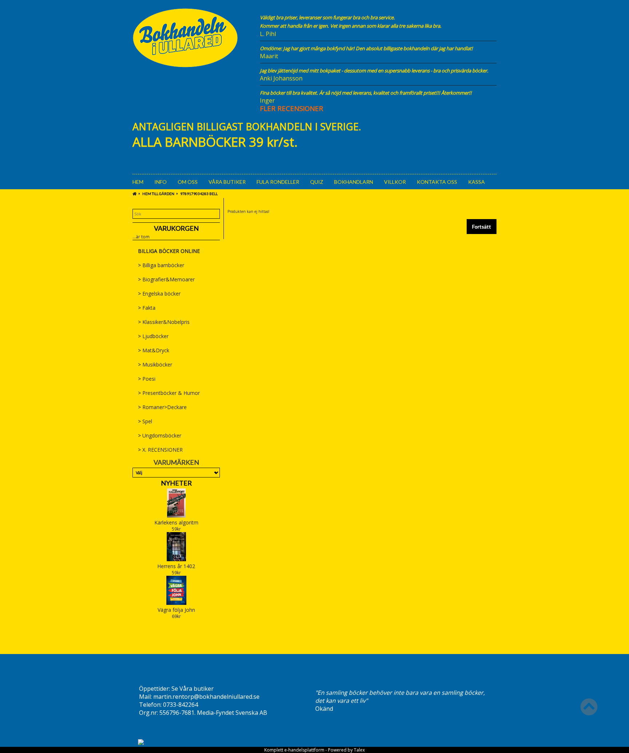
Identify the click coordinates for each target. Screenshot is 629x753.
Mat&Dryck (153, 350)
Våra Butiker (227, 182)
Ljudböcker (153, 336)
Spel (145, 421)
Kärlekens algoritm (176, 522)
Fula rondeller (278, 182)
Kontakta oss (437, 182)
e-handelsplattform (304, 750)
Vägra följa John (176, 609)
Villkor (395, 182)
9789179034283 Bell (199, 193)
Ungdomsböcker (159, 435)
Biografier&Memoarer (166, 279)
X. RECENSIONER (160, 449)
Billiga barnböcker (161, 265)
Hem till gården (158, 193)
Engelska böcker (159, 293)
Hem (137, 182)
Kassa (476, 182)
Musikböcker (155, 364)
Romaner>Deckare (162, 407)
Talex (359, 750)
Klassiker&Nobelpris (164, 321)
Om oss (188, 182)
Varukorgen (176, 228)
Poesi (146, 378)
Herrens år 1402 (176, 566)
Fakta (146, 307)
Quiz (316, 182)
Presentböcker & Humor (169, 392)
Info (160, 182)
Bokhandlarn (353, 182)
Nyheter (176, 483)
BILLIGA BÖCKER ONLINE (169, 250)
